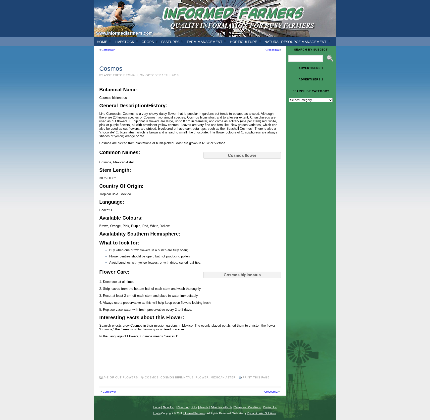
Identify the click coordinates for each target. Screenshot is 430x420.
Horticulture (243, 42)
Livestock (124, 42)
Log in (157, 413)
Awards (204, 407)
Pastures (170, 42)
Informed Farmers (194, 413)
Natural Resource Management (295, 42)
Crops (148, 42)
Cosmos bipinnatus (177, 377)
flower (202, 377)
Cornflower (108, 49)
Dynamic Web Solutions (261, 413)
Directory (183, 407)
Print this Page (256, 377)
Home (102, 42)
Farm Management (204, 42)
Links (194, 407)
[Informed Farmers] (215, 18)
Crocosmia (272, 49)
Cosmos (152, 377)
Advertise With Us (221, 407)
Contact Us (270, 407)
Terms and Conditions (247, 407)
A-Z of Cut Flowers (121, 377)
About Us (168, 407)
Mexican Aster (223, 377)
